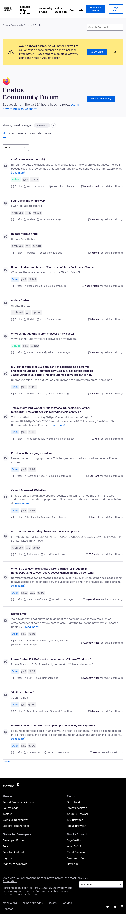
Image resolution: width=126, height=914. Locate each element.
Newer (7, 761)
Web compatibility (37, 186)
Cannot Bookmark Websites (28, 490)
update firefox (20, 300)
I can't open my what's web (28, 200)
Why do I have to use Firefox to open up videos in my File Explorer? (53, 725)
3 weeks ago (116, 752)
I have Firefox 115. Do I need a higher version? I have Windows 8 (51, 659)
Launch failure (35, 352)
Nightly (7, 858)
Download (73, 802)
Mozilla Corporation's (23, 878)
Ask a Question (61, 10)
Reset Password (77, 852)
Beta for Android (13, 852)
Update (31, 219)
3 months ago (115, 438)
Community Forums (45, 10)
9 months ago (115, 219)
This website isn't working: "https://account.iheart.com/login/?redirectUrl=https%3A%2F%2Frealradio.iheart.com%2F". (50, 410)
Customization (35, 752)
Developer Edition (14, 840)
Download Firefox (95, 9)
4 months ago (115, 186)
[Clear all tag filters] (53, 125)
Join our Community (16, 819)
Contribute (76, 10)
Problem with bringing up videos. (32, 453)
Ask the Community (101, 98)
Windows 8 (42, 125)
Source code (10, 808)
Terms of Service (32, 903)
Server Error (18, 613)
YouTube (115, 906)
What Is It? (74, 846)
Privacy (52, 903)
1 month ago (116, 599)
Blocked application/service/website (47, 640)
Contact (8, 909)
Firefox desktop (77, 808)
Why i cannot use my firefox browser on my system (43, 333)
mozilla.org (10, 903)
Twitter (7, 814)
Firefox (18, 186)
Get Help (72, 864)
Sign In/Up (116, 9)
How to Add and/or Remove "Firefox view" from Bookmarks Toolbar (53, 267)
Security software (37, 599)
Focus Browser (76, 825)
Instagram (122, 906)
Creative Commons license (20, 894)
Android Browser (77, 814)
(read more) (18, 172)
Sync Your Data (76, 858)
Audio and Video (36, 476)
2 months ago (115, 393)
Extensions (33, 554)
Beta (5, 846)
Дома (5, 25)
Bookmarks (33, 286)
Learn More (97, 52)
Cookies (67, 903)
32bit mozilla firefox (24, 692)
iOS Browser (75, 819)
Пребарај (119, 27)
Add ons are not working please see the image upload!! (45, 531)
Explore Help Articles (25, 10)
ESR (29, 678)
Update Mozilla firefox (25, 233)
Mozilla (11, 786)
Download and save (38, 711)
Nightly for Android (15, 864)
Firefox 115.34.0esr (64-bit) (28, 159)
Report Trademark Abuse (18, 802)
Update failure (35, 393)
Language (84, 878)
